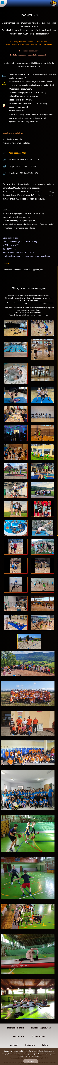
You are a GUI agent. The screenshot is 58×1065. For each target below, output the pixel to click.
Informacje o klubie (15, 1028)
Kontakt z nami (38, 1036)
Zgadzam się (31, 1061)
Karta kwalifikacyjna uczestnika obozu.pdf (28, 55)
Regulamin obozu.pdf (28, 51)
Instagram (30, 1045)
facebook (14, 1045)
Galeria (45, 1045)
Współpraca (18, 1036)
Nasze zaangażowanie (41, 1028)
